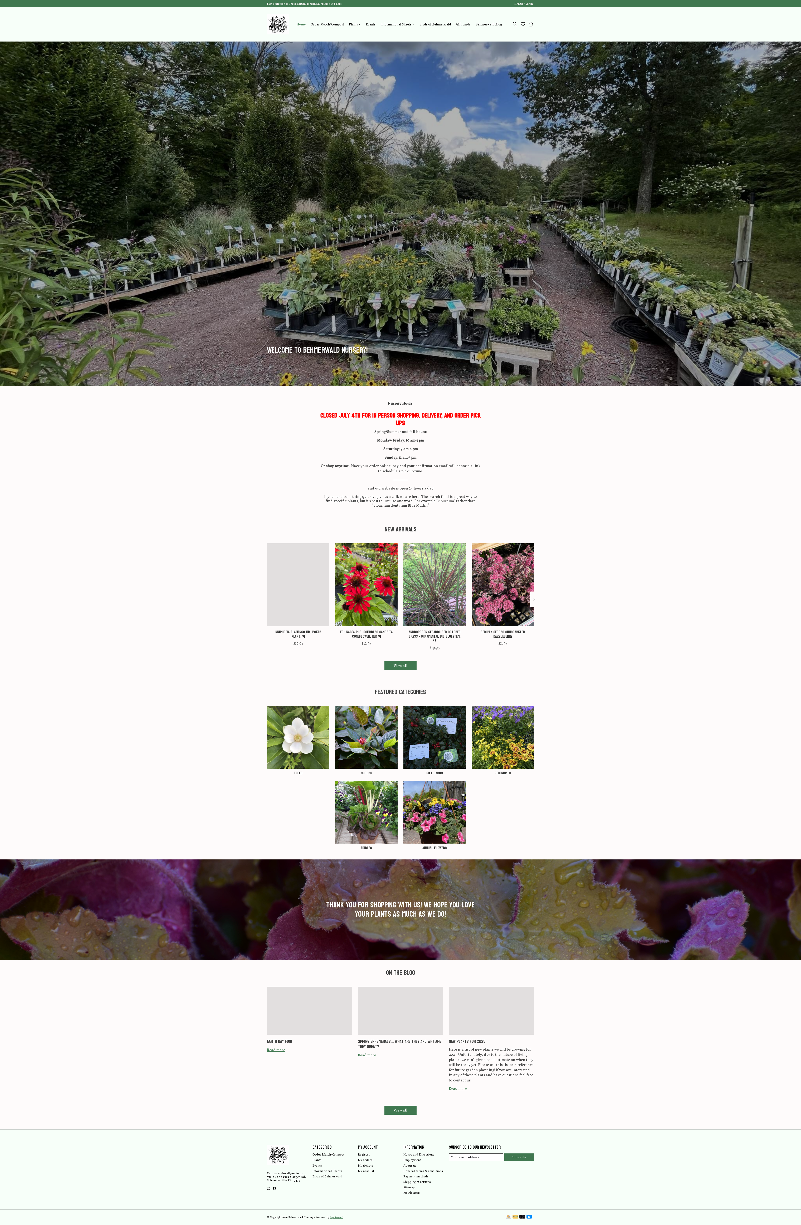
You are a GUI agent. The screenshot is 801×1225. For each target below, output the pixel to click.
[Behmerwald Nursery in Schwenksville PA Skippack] (278, 24)
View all (400, 666)
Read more (276, 1050)
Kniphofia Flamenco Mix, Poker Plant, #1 (298, 634)
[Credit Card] (508, 1217)
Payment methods (415, 1176)
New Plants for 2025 (467, 1041)
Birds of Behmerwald (435, 24)
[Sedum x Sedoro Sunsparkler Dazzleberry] (503, 584)
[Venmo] (529, 1217)
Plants (316, 1160)
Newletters (411, 1192)
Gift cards (463, 24)
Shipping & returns (417, 1181)
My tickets (365, 1165)
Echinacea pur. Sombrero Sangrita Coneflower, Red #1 (366, 634)
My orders (365, 1160)
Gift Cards (434, 773)
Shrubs (366, 773)
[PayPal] (515, 1217)
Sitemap (409, 1187)
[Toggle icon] (515, 24)
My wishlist (366, 1171)
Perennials (503, 773)
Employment (412, 1160)
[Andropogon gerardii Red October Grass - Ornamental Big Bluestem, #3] (434, 584)
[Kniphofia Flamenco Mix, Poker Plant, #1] (298, 584)
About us (409, 1165)
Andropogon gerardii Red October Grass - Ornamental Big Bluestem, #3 (435, 636)
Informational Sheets (327, 1171)
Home (301, 24)
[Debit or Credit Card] (522, 1217)
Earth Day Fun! (279, 1041)
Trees (298, 773)
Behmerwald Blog (489, 24)
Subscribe (519, 1157)
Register (364, 1154)
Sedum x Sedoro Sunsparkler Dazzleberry (503, 634)
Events (370, 24)
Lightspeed (336, 1217)
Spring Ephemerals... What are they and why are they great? (399, 1044)
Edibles (366, 848)
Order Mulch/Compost (327, 24)
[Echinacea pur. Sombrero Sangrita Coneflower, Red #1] (366, 584)
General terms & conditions (423, 1171)
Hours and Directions (418, 1154)
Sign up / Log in (523, 3)
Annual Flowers (434, 848)
